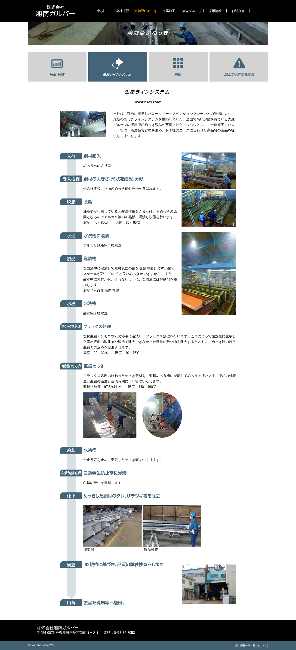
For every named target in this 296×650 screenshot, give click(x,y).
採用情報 (215, 10)
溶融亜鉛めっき (145, 10)
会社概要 (122, 10)
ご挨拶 (99, 10)
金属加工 (168, 10)
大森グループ (192, 10)
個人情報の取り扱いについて (251, 645)
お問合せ (238, 10)
